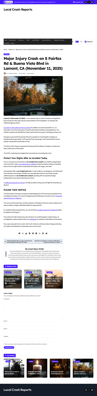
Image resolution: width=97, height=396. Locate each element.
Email (6, 328)
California (6, 54)
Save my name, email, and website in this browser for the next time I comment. (26, 344)
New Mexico (55, 361)
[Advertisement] (48, 27)
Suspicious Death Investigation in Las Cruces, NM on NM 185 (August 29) (58, 375)
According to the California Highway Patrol (17, 128)
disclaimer (33, 219)
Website (6, 336)
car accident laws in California (27, 164)
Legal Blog (6, 43)
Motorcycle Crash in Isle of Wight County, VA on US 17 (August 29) (12, 375)
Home (5, 40)
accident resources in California (47, 210)
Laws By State (35, 40)
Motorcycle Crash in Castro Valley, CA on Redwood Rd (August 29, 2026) (53, 282)
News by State (12, 40)
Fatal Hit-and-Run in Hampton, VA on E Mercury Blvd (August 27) (34, 375)
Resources (21, 40)
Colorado (77, 361)
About (12, 43)
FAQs (28, 40)
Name (6, 321)
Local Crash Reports (18, 9)
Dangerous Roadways (59, 40)
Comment (7, 299)
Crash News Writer (36, 249)
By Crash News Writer (12, 73)
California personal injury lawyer (15, 183)
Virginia (8, 361)
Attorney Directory (46, 40)
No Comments (30, 73)
